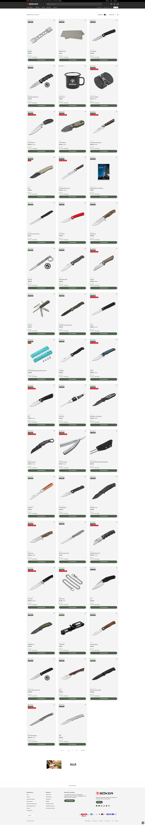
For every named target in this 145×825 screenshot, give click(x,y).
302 (91, 598)
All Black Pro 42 (93, 507)
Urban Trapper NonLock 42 (34, 690)
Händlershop (106, 7)
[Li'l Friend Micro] (72, 126)
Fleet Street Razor (63, 462)
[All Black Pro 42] (103, 491)
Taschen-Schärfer (94, 97)
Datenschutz (101, 820)
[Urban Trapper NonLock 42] (41, 673)
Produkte (37, 7)
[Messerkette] (72, 582)
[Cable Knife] (41, 491)
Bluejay (91, 370)
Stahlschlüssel (30, 801)
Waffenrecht (48, 794)
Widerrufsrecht (107, 820)
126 (76, 750)
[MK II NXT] (41, 308)
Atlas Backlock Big (63, 279)
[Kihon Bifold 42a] (72, 491)
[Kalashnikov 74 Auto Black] (103, 399)
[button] (117, 4)
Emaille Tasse (62, 97)
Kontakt (107, 0)
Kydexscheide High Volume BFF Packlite (99, 462)
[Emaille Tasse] (72, 80)
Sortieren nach (30, 14)
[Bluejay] (103, 354)
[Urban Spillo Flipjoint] (41, 719)
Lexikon (28, 797)
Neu (111, 7)
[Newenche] (41, 582)
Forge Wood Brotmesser (64, 188)
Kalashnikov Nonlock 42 (33, 97)
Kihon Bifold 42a (62, 507)
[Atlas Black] (72, 354)
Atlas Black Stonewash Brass (65, 325)
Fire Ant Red (61, 233)
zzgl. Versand (34, 57)
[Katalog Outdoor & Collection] (103, 171)
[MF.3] (41, 399)
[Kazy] (41, 171)
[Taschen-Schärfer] (103, 80)
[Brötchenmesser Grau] (72, 536)
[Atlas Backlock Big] (72, 263)
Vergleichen (100, 14)
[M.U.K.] (72, 673)
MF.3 (29, 416)
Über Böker (48, 7)
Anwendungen (30, 7)
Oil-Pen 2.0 (61, 416)
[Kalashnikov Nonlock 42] (41, 80)
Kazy (29, 188)
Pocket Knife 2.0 (31, 142)
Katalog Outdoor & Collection (96, 188)
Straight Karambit (32, 462)
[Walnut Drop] (103, 217)
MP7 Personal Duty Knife (95, 690)
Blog (111, 0)
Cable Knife (30, 507)
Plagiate (47, 801)
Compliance (48, 799)
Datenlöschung (94, 820)
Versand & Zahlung (30, 799)
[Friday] (103, 308)
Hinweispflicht (30, 810)
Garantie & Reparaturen (32, 803)
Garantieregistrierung (31, 806)
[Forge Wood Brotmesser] (72, 171)
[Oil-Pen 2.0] (72, 399)
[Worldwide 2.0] (41, 627)
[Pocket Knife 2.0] (41, 126)
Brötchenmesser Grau (64, 553)
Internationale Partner (50, 808)
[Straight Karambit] (41, 445)
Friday (91, 325)
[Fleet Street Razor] (72, 445)
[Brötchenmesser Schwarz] (41, 217)
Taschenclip (61, 644)
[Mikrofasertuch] (72, 34)
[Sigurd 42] (41, 263)
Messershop (99, 7)
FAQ (27, 794)
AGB (112, 820)
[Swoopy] (103, 263)
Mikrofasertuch (62, 51)
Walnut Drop (93, 233)
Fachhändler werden (50, 806)
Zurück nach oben (72, 785)
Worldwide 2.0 (31, 644)
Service (55, 7)
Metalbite (30, 51)
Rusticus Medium (94, 644)
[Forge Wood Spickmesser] (103, 126)
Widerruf (28, 808)
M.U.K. (60, 690)
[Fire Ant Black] (103, 34)
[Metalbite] (41, 34)
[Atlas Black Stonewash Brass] (72, 308)
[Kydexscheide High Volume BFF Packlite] (103, 445)
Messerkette (62, 598)
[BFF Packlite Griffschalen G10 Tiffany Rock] (41, 354)
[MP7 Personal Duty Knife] (103, 673)
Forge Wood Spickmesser (96, 142)
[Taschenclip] (72, 627)
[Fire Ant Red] (72, 217)
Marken (43, 7)
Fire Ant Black (93, 51)
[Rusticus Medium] (103, 627)
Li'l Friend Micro (62, 142)
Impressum (116, 820)
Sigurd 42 (30, 279)
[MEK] (72, 719)
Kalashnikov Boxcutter (95, 553)
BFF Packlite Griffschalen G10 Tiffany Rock (37, 370)
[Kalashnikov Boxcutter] (103, 536)
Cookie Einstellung (87, 820)
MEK (60, 735)
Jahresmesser (49, 797)
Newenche (30, 598)
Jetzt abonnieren (69, 800)
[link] (61, 750)
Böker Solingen (31, 820)
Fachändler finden (49, 803)
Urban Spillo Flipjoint (32, 735)
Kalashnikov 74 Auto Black (96, 416)
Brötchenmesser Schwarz (33, 233)
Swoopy (92, 279)
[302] (103, 582)
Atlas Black (61, 370)
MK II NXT (30, 325)
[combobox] (74, 4)
